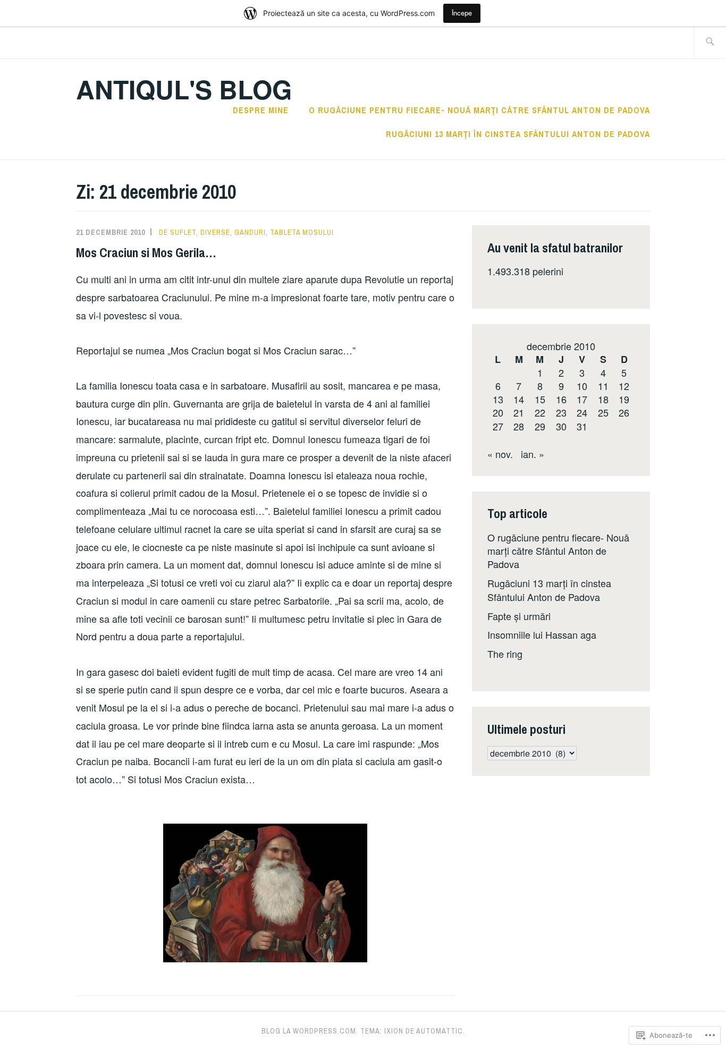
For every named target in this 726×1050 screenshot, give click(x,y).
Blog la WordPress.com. (309, 1031)
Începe (462, 13)
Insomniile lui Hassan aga (541, 634)
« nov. (500, 454)
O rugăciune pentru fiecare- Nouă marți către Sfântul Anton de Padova (479, 110)
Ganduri (250, 232)
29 (540, 426)
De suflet (177, 232)
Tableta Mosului (302, 232)
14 (518, 399)
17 (582, 399)
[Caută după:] (710, 42)
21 (518, 412)
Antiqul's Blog (184, 89)
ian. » (532, 454)
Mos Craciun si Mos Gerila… (146, 252)
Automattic (439, 1031)
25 (603, 412)
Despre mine (261, 110)
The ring (504, 654)
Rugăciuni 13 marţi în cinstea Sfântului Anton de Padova (518, 134)
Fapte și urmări (519, 616)
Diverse (215, 232)
